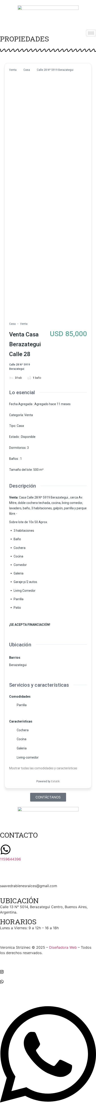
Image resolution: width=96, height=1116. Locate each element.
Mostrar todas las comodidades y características (43, 768)
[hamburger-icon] (91, 33)
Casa (26, 69)
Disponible (28, 437)
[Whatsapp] (48, 981)
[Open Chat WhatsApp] (48, 1108)
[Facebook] (48, 961)
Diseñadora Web (63, 947)
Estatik (55, 781)
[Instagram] (48, 971)
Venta (13, 69)
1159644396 (10, 859)
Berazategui (18, 665)
